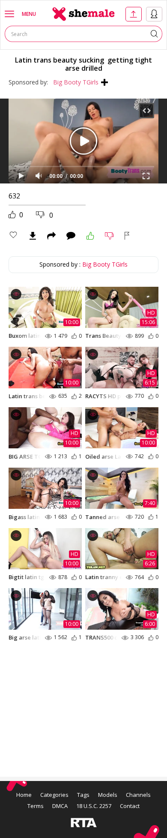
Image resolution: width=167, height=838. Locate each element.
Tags (83, 795)
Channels (138, 795)
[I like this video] (90, 236)
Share (51, 236)
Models (107, 795)
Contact (130, 806)
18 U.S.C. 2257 (93, 806)
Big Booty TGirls (75, 82)
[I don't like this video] (109, 236)
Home (24, 795)
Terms (35, 806)
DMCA (60, 806)
